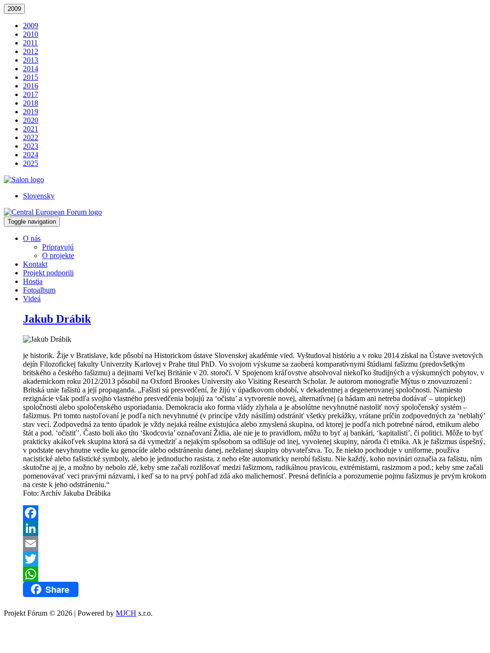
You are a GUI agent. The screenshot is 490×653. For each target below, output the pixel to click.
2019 (30, 112)
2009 (14, 8)
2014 (30, 69)
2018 (30, 103)
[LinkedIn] (254, 528)
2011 (30, 43)
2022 (30, 137)
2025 (30, 163)
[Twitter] (254, 558)
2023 (30, 146)
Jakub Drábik (57, 319)
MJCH (126, 613)
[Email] (254, 543)
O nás (32, 238)
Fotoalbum (39, 290)
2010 (30, 34)
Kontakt (35, 264)
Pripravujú (58, 247)
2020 (30, 120)
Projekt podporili (48, 273)
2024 (30, 155)
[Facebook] (254, 513)
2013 (30, 60)
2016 (30, 86)
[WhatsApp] (254, 574)
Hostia (33, 281)
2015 (30, 77)
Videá (32, 298)
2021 (30, 129)
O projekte (58, 255)
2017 (30, 94)
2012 (30, 51)
